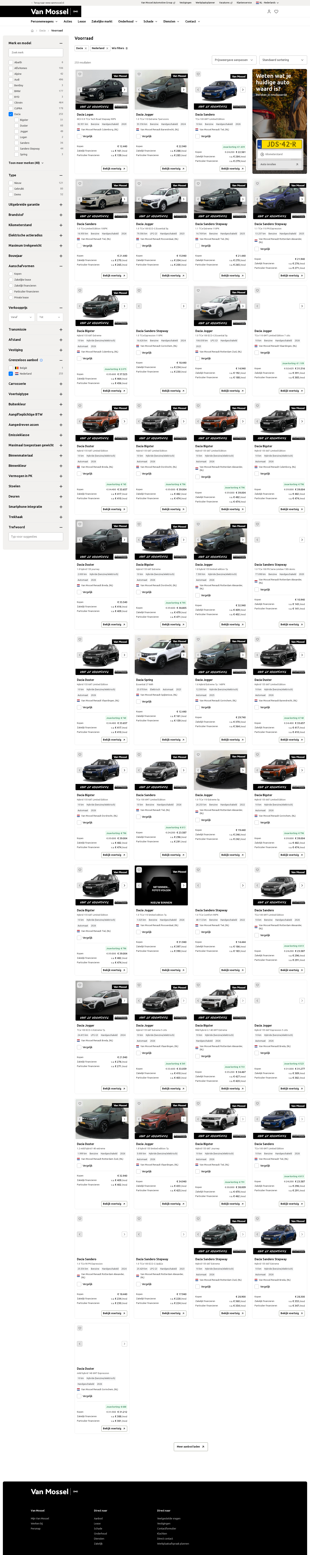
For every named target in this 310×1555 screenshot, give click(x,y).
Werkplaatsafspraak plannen (173, 1543)
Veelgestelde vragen (168, 1518)
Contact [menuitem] (190, 21)
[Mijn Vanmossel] (269, 11)
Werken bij (37, 1523)
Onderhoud (100, 1533)
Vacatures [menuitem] (224, 2)
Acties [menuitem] (68, 21)
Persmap (36, 1528)
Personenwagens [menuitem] (42, 21)
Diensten (99, 1538)
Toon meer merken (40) (24, 163)
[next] (124, 89)
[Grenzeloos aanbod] (41, 360)
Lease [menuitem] (82, 21)
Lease (97, 1523)
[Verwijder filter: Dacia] (85, 48)
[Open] (62, 536)
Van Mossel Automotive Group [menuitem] (156, 2)
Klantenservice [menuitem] (244, 2)
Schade (98, 1528)
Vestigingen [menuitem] (185, 2)
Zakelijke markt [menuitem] (101, 21)
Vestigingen (163, 1523)
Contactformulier (166, 1528)
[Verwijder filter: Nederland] (107, 48)
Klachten (162, 1533)
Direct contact (165, 1538)
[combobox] (36, 537)
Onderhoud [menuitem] (125, 21)
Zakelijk (98, 1543)
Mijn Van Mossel (40, 1518)
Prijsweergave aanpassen (231, 60)
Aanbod (98, 1518)
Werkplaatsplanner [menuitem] (205, 2)
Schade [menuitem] (148, 21)
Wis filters (118, 48)
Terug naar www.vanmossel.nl (49, 3)
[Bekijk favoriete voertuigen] (276, 11)
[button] (269, 11)
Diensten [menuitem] (169, 21)
